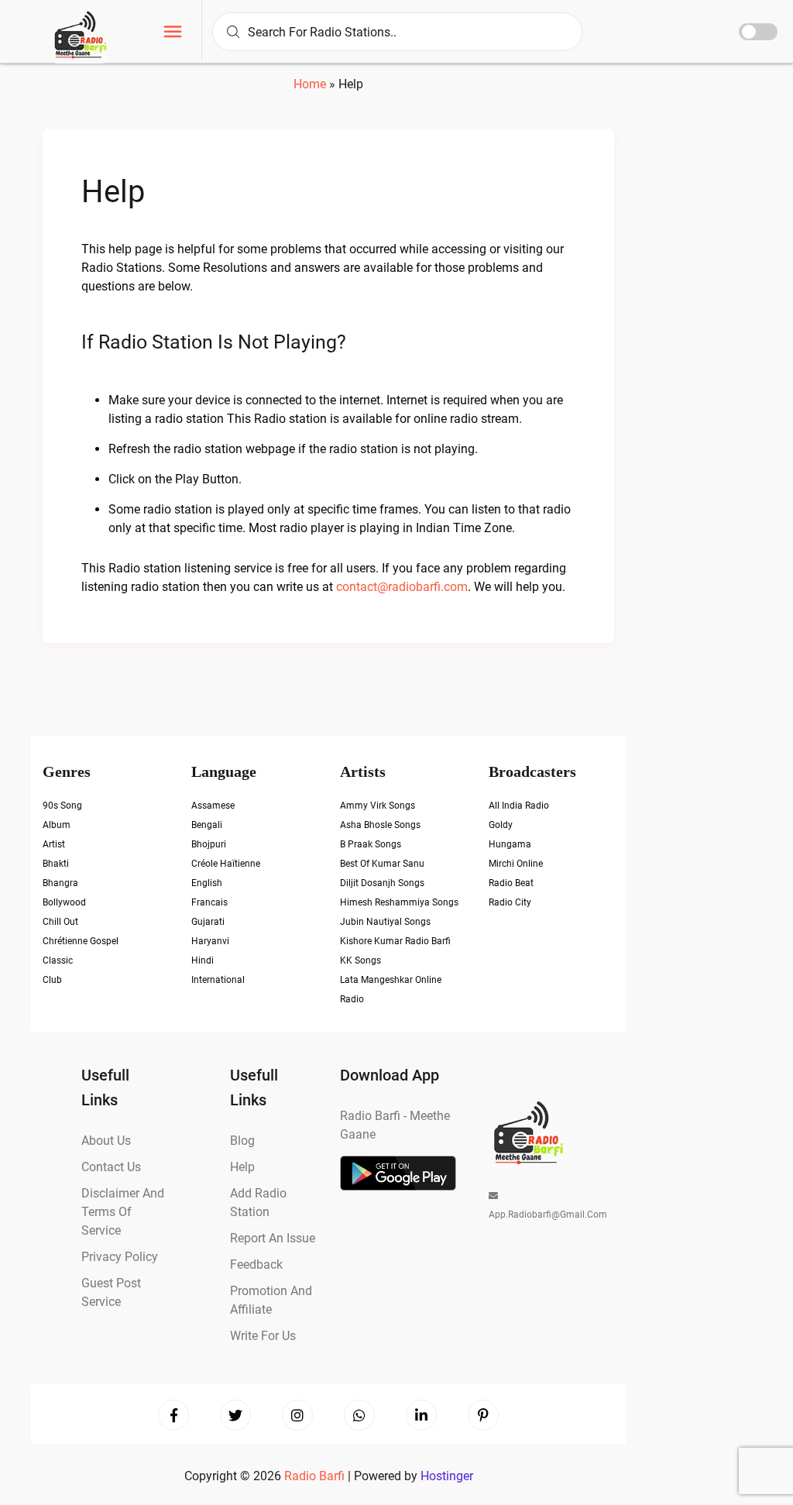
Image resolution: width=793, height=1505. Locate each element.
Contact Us (111, 1167)
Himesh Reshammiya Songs (399, 902)
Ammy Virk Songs (377, 805)
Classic (58, 960)
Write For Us (263, 1335)
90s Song (62, 805)
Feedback (256, 1264)
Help (113, 192)
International (218, 979)
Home (310, 84)
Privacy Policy (119, 1256)
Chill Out (60, 921)
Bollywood (64, 902)
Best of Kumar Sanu (382, 863)
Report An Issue (272, 1238)
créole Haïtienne (225, 863)
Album (56, 825)
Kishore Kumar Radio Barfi (395, 941)
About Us (106, 1140)
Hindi (202, 960)
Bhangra (60, 883)
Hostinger (447, 1476)
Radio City (510, 902)
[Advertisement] (713, 294)
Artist (54, 844)
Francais (209, 902)
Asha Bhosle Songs (380, 825)
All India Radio (519, 805)
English (206, 883)
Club (52, 979)
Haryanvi (210, 941)
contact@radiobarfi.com (402, 586)
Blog (242, 1140)
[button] (172, 33)
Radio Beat (511, 883)
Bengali (206, 825)
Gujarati (208, 921)
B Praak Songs (370, 844)
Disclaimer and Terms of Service (122, 1212)
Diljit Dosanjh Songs (382, 883)
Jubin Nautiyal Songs (385, 921)
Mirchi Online (516, 863)
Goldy (501, 825)
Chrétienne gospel (80, 941)
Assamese (213, 805)
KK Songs (360, 960)
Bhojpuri (208, 844)
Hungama (510, 844)
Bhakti (56, 863)
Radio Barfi (316, 1476)
